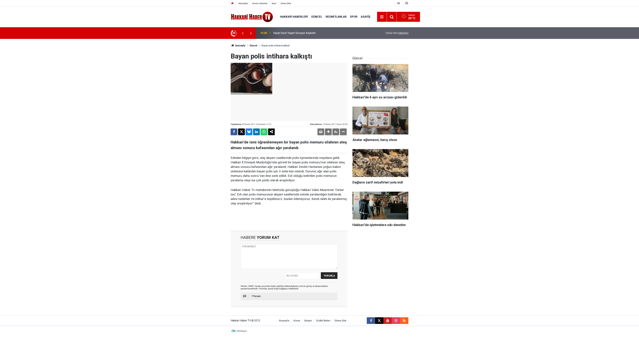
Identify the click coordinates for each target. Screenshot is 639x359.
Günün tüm (397, 33)
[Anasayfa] (232, 3)
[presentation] (242, 33)
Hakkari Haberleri (294, 16)
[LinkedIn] (256, 131)
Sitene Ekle (286, 3)
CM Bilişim (241, 331)
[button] (328, 131)
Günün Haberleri (259, 3)
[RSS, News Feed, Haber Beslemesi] (404, 320)
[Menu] (382, 17)
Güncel (316, 16)
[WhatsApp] (264, 131)
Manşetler (243, 3)
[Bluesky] (249, 131)
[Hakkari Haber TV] (252, 16)
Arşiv (274, 3)
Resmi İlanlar (336, 16)
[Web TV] (398, 3)
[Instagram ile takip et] (396, 320)
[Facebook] (234, 131)
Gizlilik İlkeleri (323, 320)
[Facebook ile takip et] (371, 320)
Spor (353, 16)
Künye (297, 320)
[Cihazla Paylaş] (271, 131)
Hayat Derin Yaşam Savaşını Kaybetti (294, 33)
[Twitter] (241, 131)
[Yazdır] (321, 131)
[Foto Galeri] (406, 3)
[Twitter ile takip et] (379, 320)
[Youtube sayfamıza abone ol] (387, 320)
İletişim (308, 320)
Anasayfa (240, 45)
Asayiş (365, 16)
